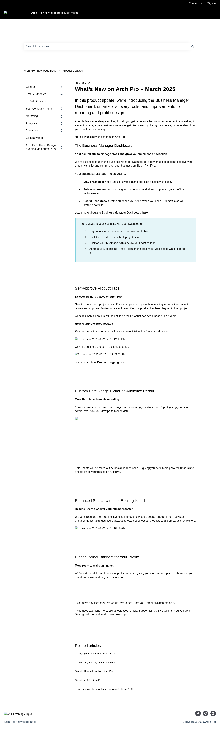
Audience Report (157, 407)
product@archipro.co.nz (161, 602)
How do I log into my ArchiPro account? (96, 662)
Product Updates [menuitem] (36, 94)
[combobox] (106, 46)
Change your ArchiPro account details (95, 653)
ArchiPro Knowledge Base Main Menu (54, 12)
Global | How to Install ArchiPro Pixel (94, 671)
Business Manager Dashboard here (125, 212)
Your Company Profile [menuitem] (39, 108)
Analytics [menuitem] (31, 123)
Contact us (195, 3)
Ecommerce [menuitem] (33, 130)
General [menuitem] (31, 86)
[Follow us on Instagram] (205, 713)
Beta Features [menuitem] (38, 101)
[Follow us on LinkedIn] (213, 713)
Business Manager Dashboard (127, 161)
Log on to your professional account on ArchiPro (118, 231)
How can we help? (41, 39)
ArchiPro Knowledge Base (40, 70)
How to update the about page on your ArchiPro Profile (104, 689)
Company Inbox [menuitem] (35, 137)
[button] (61, 87)
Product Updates (72, 70)
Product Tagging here (111, 362)
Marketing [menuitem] (32, 116)
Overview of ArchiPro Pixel (89, 680)
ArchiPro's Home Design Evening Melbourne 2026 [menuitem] (41, 147)
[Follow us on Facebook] (198, 713)
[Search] (192, 46)
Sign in (211, 3)
